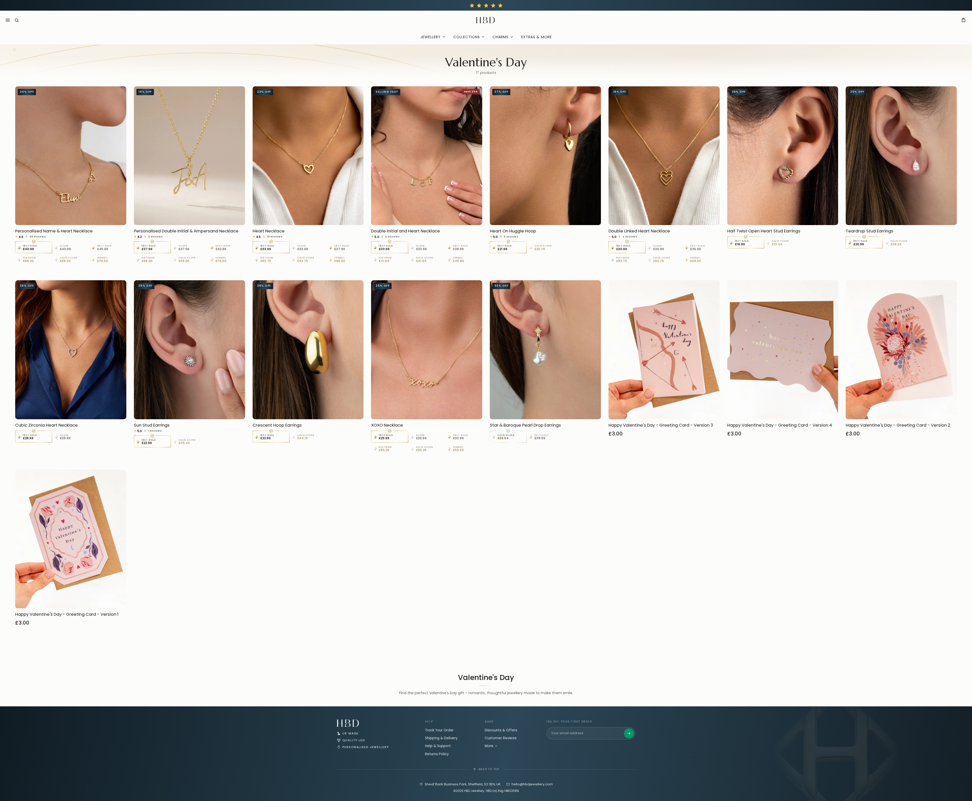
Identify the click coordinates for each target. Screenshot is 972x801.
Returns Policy (437, 754)
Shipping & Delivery (441, 738)
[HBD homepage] (348, 723)
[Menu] (7, 20)
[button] (16, 20)
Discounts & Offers (501, 730)
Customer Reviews (501, 738)
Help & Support (438, 746)
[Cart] (963, 20)
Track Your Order (439, 730)
